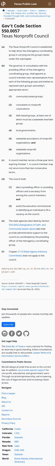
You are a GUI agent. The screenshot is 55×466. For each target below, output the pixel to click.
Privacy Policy (8, 423)
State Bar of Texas (15, 346)
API (3, 406)
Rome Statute (21, 458)
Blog (4, 397)
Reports (6, 414)
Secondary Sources (11, 418)
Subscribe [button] (8, 324)
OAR (16, 450)
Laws (16, 445)
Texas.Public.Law (25, 4)
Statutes (11, 10)
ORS (22, 450)
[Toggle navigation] (49, 4)
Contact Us (7, 410)
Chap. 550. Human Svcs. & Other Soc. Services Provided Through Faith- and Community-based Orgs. (27, 14)
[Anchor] (33, 59)
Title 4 (33, 10)
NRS (16, 441)
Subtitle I (42, 10)
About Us (6, 401)
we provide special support (31, 370)
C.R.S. (17, 433)
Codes (17, 428)
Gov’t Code (22, 10)
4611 (43, 268)
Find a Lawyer (8, 393)
